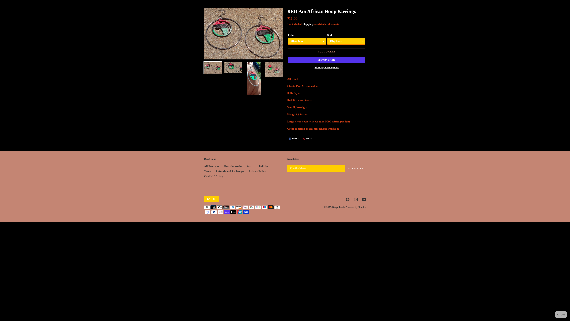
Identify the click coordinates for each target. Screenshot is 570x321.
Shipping (308, 24)
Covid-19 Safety (213, 176)
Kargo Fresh (338, 207)
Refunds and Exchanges (230, 171)
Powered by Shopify (355, 207)
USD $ (211, 199)
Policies (263, 166)
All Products (211, 166)
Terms (207, 171)
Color (291, 35)
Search (250, 166)
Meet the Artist (233, 166)
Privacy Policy (257, 171)
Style (330, 35)
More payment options (327, 67)
